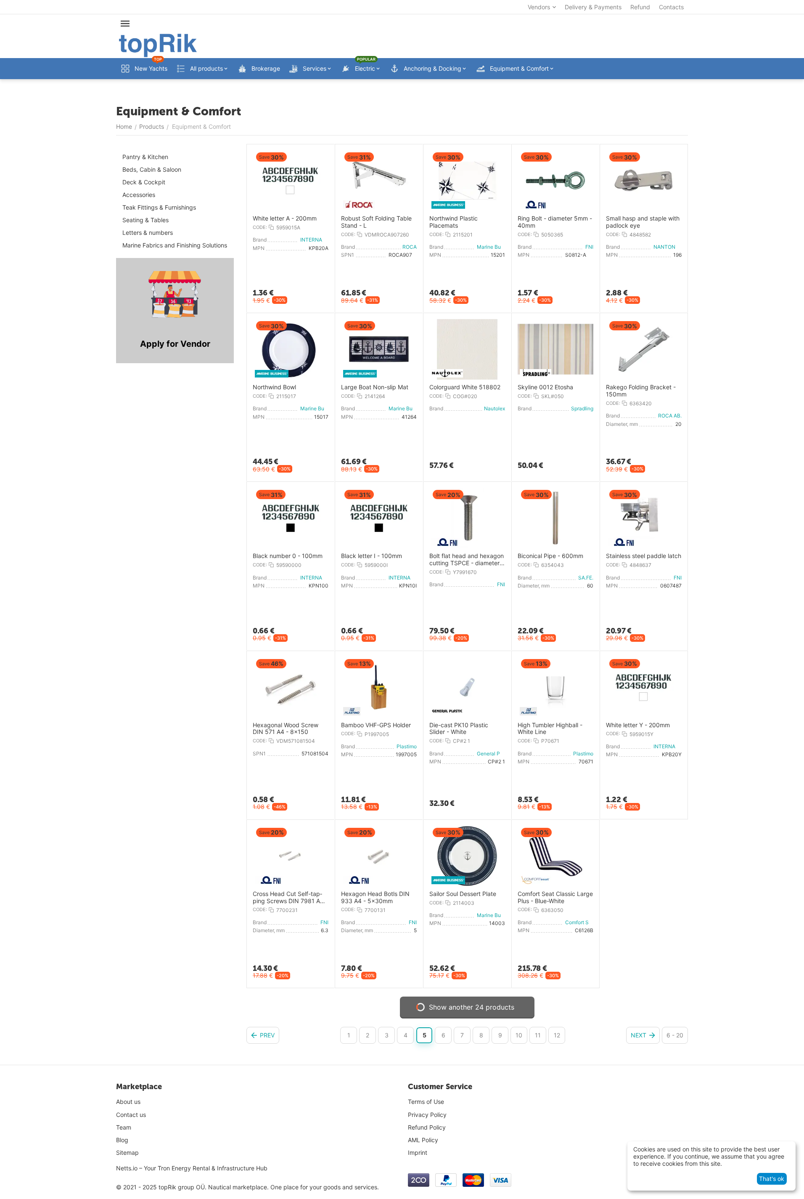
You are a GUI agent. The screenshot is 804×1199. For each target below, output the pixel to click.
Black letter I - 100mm (371, 556)
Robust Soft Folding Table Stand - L (376, 222)
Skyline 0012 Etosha (545, 387)
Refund (640, 7)
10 (519, 1035)
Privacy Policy (427, 1114)
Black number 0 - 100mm (288, 556)
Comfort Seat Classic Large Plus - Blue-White (555, 897)
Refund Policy (427, 1127)
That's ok (771, 1178)
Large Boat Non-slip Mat (374, 387)
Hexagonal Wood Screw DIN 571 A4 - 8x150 (285, 729)
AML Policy (423, 1139)
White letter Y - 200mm (638, 725)
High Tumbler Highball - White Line (550, 729)
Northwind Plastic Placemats (453, 222)
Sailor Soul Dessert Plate (462, 894)
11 (538, 1035)
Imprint (417, 1152)
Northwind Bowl (274, 387)
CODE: (260, 227)
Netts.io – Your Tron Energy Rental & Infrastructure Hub (191, 1168)
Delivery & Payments (593, 7)
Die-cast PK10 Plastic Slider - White (458, 729)
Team (123, 1127)
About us (128, 1101)
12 (557, 1035)
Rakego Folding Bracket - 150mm (641, 391)
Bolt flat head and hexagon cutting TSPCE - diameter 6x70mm (466, 560)
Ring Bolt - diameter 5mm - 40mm (555, 222)
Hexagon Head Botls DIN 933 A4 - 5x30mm (375, 897)
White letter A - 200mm (285, 218)
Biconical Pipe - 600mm (550, 556)
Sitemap (127, 1152)
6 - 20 (674, 1035)
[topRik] (158, 44)
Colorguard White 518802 (464, 387)
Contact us (131, 1114)
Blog (122, 1139)
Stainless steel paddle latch (643, 556)
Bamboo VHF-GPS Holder (376, 725)
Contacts (671, 7)
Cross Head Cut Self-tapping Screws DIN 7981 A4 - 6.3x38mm (290, 898)
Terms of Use (426, 1101)
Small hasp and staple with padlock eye (643, 222)
